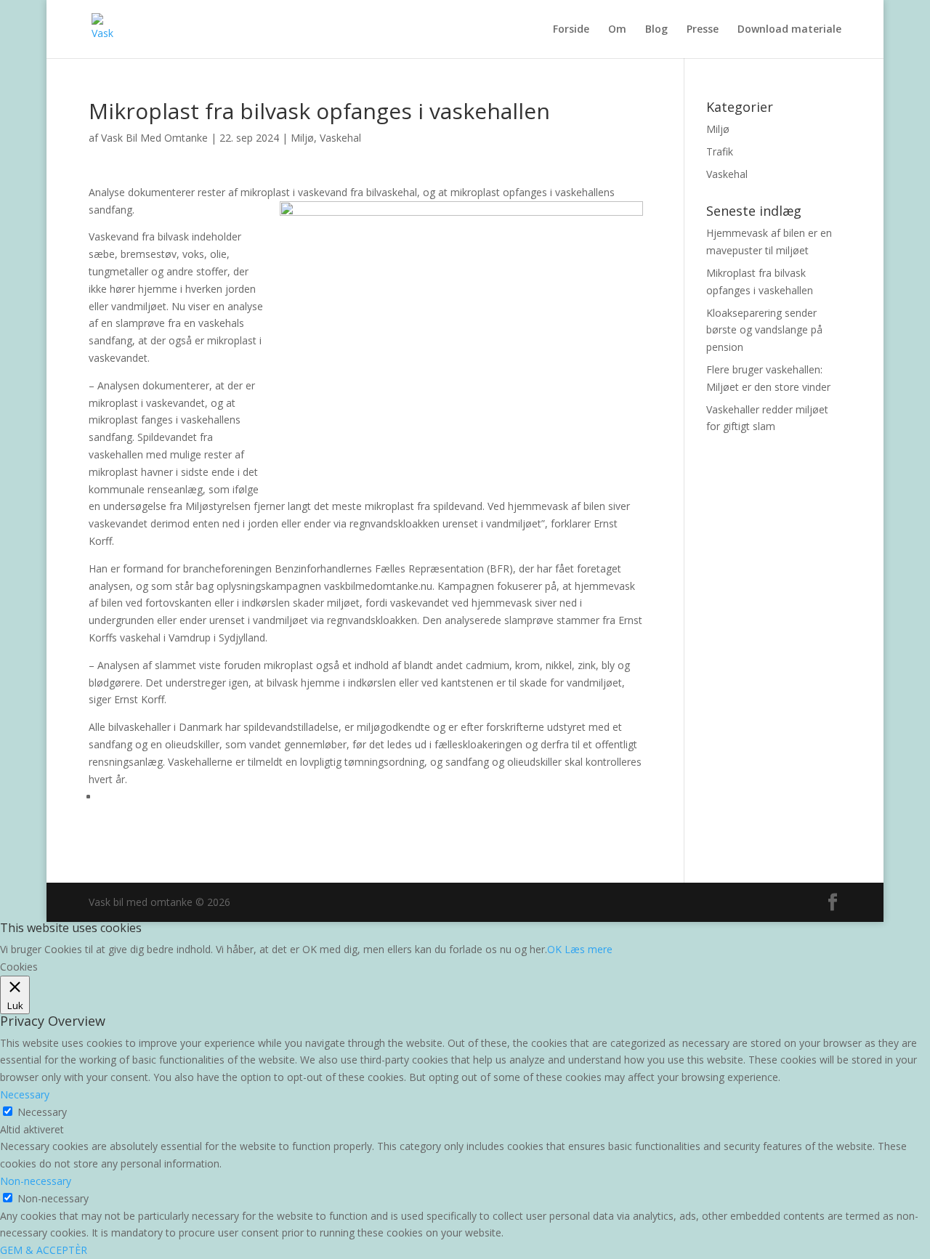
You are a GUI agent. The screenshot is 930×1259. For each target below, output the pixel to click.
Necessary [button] (24, 1094)
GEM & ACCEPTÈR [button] (43, 1250)
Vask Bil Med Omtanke (154, 138)
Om (617, 30)
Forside (571, 30)
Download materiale (789, 30)
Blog (656, 30)
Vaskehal (340, 138)
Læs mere (588, 949)
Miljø (302, 138)
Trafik (719, 151)
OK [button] (554, 949)
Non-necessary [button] (35, 1181)
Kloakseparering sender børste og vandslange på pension (764, 330)
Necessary (42, 1112)
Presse (703, 30)
